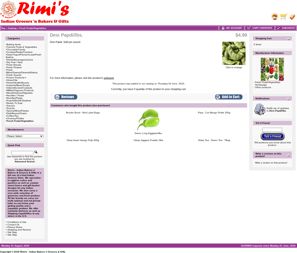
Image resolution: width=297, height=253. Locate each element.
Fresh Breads (14, 65)
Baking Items (14, 44)
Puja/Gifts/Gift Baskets (19, 100)
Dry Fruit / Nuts (15, 62)
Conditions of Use (16, 222)
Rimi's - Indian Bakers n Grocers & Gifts (42, 251)
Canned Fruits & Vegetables (22, 47)
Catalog (12, 28)
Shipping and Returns (19, 229)
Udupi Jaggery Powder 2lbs (148, 140)
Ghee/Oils (12, 80)
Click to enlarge (234, 67)
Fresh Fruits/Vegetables (32, 28)
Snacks (11, 108)
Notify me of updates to (278, 109)
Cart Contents (261, 28)
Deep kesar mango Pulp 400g (83, 140)
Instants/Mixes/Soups (18, 85)
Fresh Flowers (14, 67)
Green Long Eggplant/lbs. (148, 133)
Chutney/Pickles (15, 118)
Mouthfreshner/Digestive (20, 93)
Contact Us (13, 224)
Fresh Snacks (14, 75)
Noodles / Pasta (15, 95)
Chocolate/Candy (16, 49)
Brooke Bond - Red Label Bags (83, 112)
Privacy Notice (15, 227)
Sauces (11, 105)
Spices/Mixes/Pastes (18, 110)
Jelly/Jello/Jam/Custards (19, 87)
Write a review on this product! (271, 162)
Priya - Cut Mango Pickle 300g (214, 112)
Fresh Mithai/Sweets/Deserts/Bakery (22, 71)
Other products (263, 87)
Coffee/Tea (13, 116)
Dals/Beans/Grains (17, 113)
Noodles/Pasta (15, 98)
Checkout (288, 28)
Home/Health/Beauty (18, 82)
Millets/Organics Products (20, 90)
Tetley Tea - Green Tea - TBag (214, 140)
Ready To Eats (15, 103)
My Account (233, 28)
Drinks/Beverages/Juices (20, 59)
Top (3, 28)
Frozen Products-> (16, 77)
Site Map (12, 232)
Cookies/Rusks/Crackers (19, 52)
